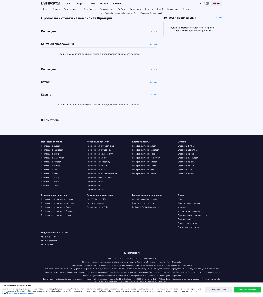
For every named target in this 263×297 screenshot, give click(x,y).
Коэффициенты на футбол (144, 146)
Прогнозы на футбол (50, 146)
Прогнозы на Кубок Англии (99, 177)
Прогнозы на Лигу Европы (99, 150)
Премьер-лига (107, 9)
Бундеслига (135, 9)
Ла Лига (121, 9)
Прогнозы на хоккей (50, 154)
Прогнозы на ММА (49, 169)
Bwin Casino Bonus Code (143, 203)
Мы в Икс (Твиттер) (50, 237)
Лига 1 (160, 9)
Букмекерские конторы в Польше (57, 211)
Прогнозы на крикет (50, 185)
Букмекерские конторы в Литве (56, 207)
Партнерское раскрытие (189, 227)
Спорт (68, 3)
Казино (117, 3)
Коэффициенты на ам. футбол (146, 158)
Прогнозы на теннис (50, 166)
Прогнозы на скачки (50, 181)
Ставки (91, 3)
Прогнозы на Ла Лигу (97, 158)
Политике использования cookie (20, 293)
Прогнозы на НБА (95, 181)
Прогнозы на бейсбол (51, 162)
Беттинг (104, 3)
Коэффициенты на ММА (143, 169)
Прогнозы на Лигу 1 (96, 169)
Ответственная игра (187, 223)
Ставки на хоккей (186, 154)
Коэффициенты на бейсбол (144, 162)
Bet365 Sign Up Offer (96, 199)
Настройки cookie (218, 290)
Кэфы (80, 3)
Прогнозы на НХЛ (95, 185)
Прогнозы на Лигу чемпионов (100, 146)
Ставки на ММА (185, 169)
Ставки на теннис (186, 166)
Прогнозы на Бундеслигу (98, 162)
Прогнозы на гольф (50, 177)
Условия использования (189, 211)
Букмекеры (172, 9)
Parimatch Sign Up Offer (98, 207)
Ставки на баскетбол (188, 150)
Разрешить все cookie (248, 290)
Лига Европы (90, 9)
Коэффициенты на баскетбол (145, 150)
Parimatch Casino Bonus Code (145, 207)
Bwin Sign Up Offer (95, 203)
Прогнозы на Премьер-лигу (100, 154)
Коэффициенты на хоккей (144, 154)
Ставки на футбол (186, 146)
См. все (153, 31)
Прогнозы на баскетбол (52, 150)
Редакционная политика (189, 203)
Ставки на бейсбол (186, 162)
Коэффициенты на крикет (144, 173)
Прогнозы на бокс (49, 173)
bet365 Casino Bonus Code (144, 199)
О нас (180, 199)
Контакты (182, 207)
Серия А (149, 9)
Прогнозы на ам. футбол (52, 158)
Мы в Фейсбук (48, 244)
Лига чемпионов (71, 9)
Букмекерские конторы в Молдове (57, 203)
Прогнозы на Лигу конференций (102, 173)
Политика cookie (185, 219)
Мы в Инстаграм (49, 241)
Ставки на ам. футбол (188, 158)
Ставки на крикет (186, 173)
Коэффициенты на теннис (144, 166)
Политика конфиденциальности (192, 215)
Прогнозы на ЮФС (95, 189)
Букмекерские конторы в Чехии (56, 215)
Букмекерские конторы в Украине (57, 199)
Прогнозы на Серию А (97, 166)
